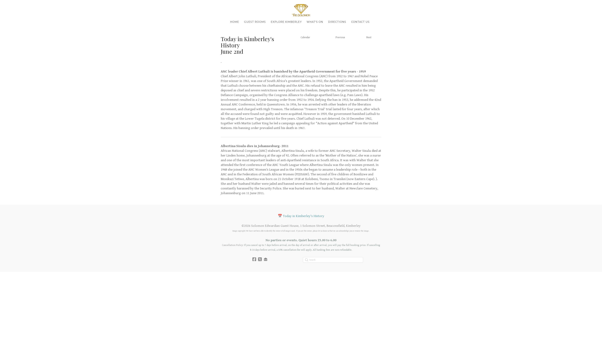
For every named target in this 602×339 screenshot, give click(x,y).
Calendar (305, 37)
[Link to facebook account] (254, 259)
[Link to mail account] (265, 259)
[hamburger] (206, 5)
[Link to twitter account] (260, 259)
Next (368, 37)
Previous (340, 37)
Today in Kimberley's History (303, 216)
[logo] (301, 10)
